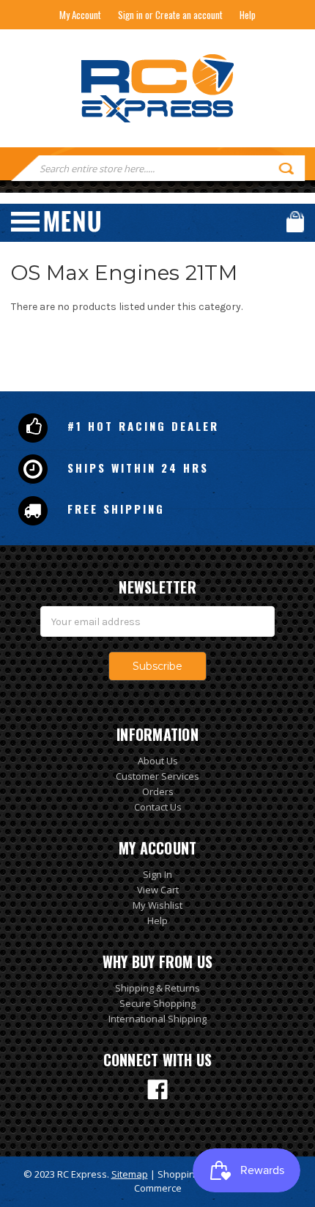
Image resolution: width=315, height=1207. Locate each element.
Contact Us (158, 806)
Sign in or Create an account (170, 14)
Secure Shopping (157, 1003)
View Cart (158, 889)
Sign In (157, 874)
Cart (295, 221)
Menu (55, 221)
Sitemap (129, 1174)
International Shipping (157, 1018)
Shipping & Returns (157, 987)
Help (248, 14)
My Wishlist (157, 905)
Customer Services (157, 776)
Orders (158, 791)
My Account (80, 14)
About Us (158, 760)
